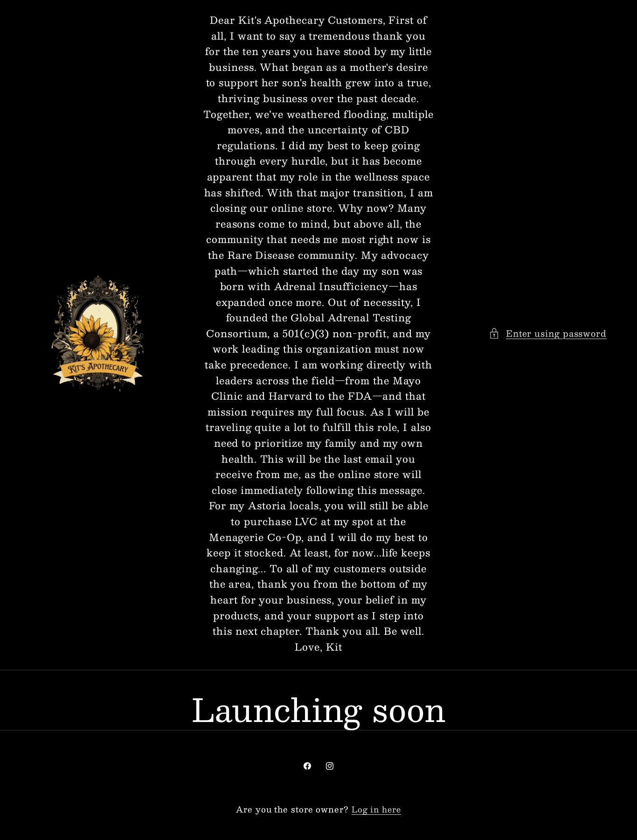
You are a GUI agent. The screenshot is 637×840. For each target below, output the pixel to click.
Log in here (376, 809)
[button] (548, 333)
